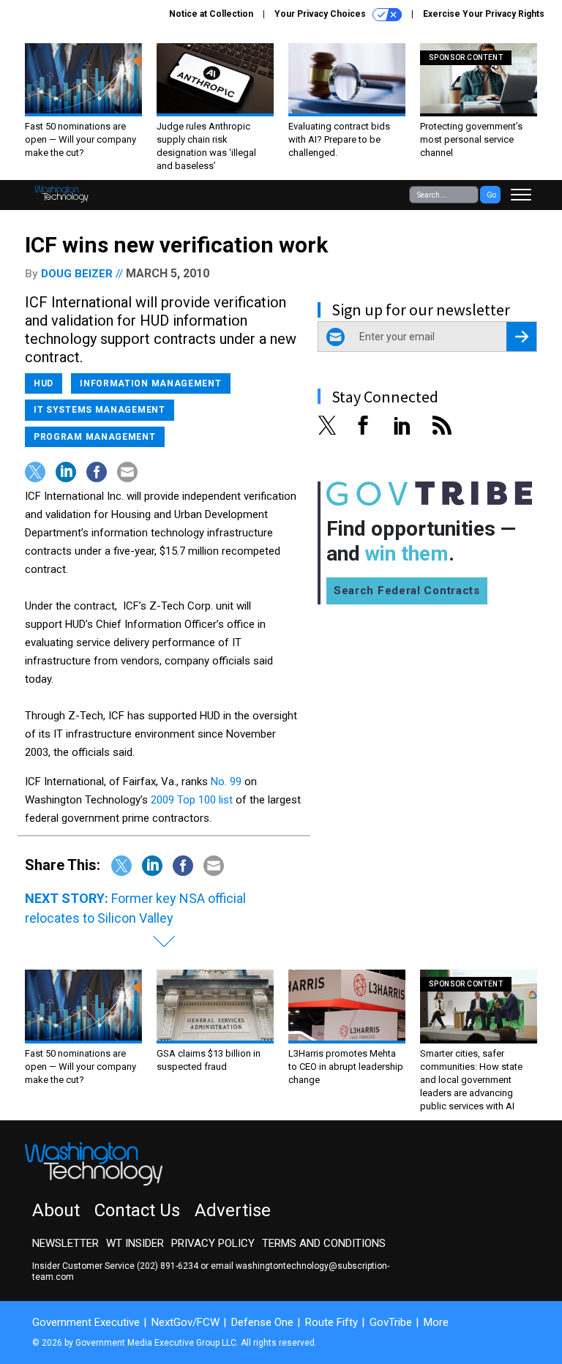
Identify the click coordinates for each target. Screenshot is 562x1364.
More (436, 1322)
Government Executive (86, 1322)
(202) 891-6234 (167, 1266)
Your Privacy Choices (321, 14)
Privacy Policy (213, 1243)
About (56, 1210)
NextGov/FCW (185, 1322)
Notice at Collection (211, 14)
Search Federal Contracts (407, 590)
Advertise (233, 1210)
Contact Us (137, 1210)
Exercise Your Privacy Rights (483, 14)
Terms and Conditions (324, 1243)
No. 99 (227, 781)
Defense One (262, 1322)
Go (491, 195)
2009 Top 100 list (193, 799)
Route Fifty (331, 1322)
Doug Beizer (77, 273)
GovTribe (391, 1322)
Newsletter (65, 1243)
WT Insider (135, 1243)
